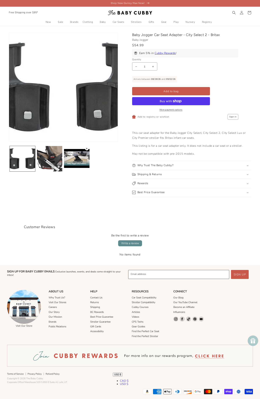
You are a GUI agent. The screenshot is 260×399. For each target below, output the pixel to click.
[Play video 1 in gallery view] (76, 158)
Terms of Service (15, 374)
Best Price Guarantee (101, 316)
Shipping (95, 307)
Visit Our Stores (57, 302)
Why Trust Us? (57, 297)
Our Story (54, 312)
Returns (94, 302)
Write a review (130, 243)
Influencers (179, 312)
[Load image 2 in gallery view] (49, 158)
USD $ (117, 374)
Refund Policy (53, 374)
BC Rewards (97, 312)
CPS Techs (137, 321)
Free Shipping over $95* (23, 12)
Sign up (240, 274)
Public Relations (57, 326)
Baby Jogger (140, 40)
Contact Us (96, 297)
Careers (53, 307)
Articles (136, 312)
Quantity (136, 59)
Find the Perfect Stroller (145, 336)
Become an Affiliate (183, 307)
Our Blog (178, 297)
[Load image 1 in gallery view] (22, 158)
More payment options (171, 109)
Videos (135, 316)
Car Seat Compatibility (144, 297)
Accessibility (97, 331)
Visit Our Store (24, 325)
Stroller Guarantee (100, 321)
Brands (52, 321)
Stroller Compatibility (143, 302)
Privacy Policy (35, 374)
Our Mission (55, 316)
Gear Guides (138, 326)
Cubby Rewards (165, 53)
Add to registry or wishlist (153, 116)
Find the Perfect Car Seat (145, 331)
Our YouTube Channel (185, 302)
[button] (234, 13)
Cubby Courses (140, 307)
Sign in (232, 116)
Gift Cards (95, 326)
